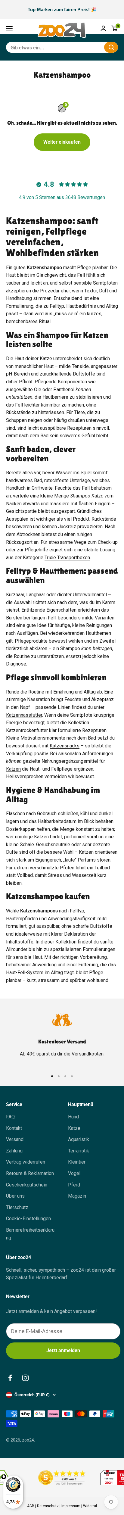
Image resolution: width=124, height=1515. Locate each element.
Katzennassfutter (24, 715)
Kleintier (76, 1162)
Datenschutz (48, 1506)
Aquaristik (78, 1139)
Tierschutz (17, 1207)
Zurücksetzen (84, 47)
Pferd (74, 1185)
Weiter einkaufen (62, 142)
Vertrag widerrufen (25, 1162)
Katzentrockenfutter (27, 730)
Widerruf (90, 1506)
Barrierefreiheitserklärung (30, 1234)
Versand (14, 1139)
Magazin (77, 1196)
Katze (74, 1128)
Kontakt (14, 1128)
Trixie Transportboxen (67, 557)
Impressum (70, 1506)
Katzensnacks (64, 746)
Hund (73, 1117)
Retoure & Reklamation (30, 1173)
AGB (30, 1506)
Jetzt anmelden (63, 1350)
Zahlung (14, 1151)
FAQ (10, 1117)
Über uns (15, 1196)
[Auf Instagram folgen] (25, 1378)
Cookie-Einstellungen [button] (28, 1218)
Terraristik (78, 1151)
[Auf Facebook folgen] (10, 1378)
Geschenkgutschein (26, 1185)
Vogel (74, 1173)
